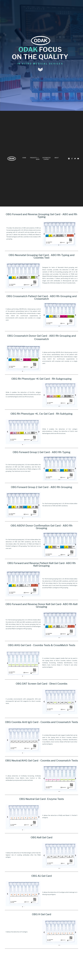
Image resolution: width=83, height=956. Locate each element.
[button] (44, 234)
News (37, 159)
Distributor (46, 157)
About (57, 157)
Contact (46, 159)
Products (33, 157)
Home (24, 157)
